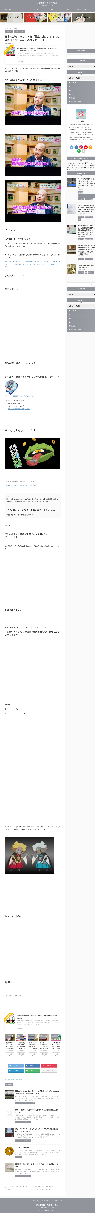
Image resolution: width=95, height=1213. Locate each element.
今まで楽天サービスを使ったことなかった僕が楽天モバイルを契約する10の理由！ (10, 1048)
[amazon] (90, 147)
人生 (22, 9)
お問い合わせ (58, 1200)
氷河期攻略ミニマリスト (47, 3)
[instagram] (81, 147)
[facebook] (76, 147)
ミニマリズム (7, 9)
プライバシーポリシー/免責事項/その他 (43, 1200)
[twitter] (71, 147)
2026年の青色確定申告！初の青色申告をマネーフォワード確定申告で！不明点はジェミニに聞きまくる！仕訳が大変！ (86, 183)
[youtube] (86, 147)
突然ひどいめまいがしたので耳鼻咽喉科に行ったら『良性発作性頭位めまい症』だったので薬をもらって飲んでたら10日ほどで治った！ (86, 250)
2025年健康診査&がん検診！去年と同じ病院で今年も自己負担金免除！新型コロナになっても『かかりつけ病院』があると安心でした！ (86, 230)
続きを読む (9, 1054)
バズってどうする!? (81, 9)
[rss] (79, 151)
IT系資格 (67, 9)
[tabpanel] (10, 1046)
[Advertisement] (81, 36)
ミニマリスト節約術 (22, 1148)
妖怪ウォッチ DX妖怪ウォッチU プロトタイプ (19, 396)
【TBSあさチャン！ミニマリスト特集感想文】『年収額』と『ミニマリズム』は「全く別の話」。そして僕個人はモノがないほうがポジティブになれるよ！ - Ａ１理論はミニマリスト (32, 264)
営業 (52, 9)
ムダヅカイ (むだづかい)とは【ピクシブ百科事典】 (21, 485)
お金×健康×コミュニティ (47, 1207)
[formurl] (83, 151)
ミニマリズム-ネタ (19, 1079)
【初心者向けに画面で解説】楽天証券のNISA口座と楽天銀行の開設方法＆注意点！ (21, 1048)
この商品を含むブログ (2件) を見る (19, 409)
